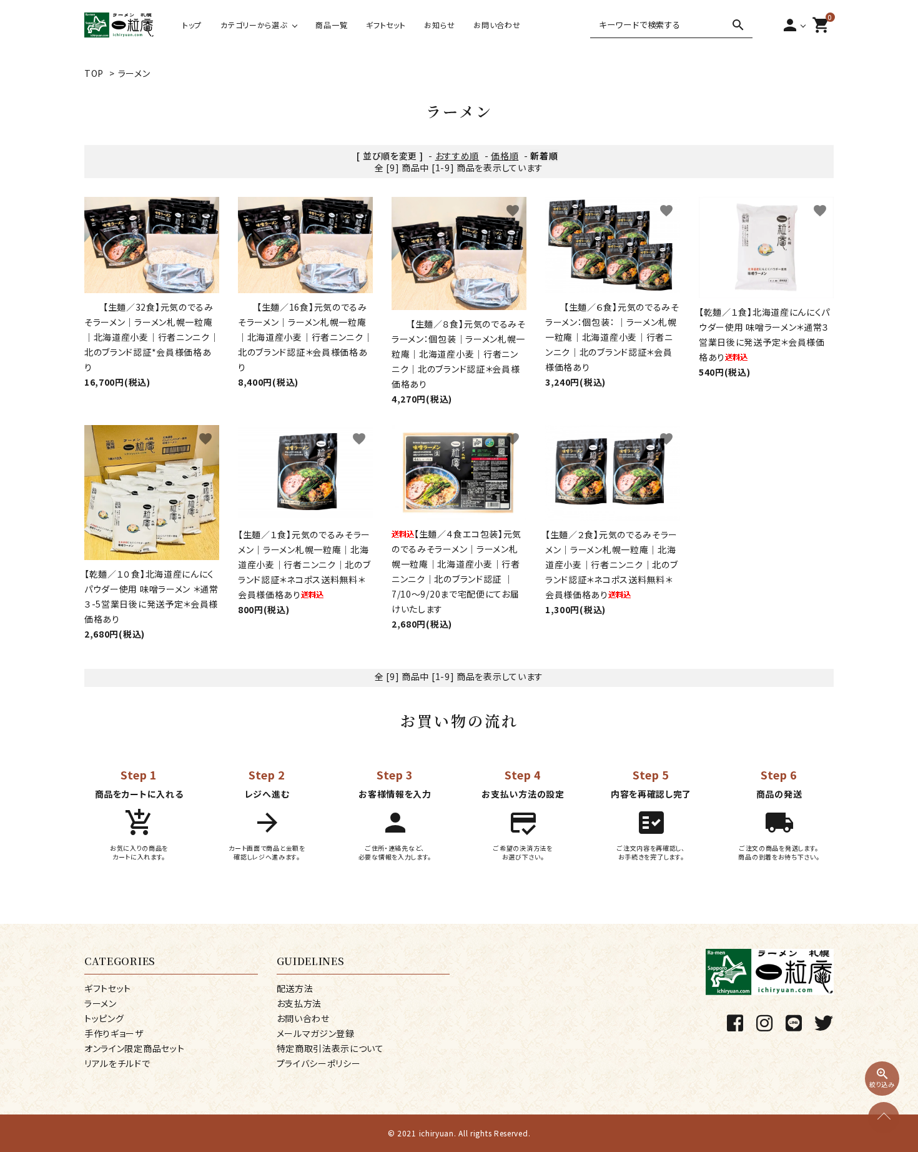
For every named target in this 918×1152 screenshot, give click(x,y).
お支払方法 (299, 1003)
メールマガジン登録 (316, 1033)
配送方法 (295, 988)
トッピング (104, 1018)
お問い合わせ (496, 24)
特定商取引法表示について (330, 1048)
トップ (192, 24)
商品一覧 (331, 24)
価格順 (504, 155)
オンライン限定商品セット (134, 1048)
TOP (94, 73)
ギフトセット (385, 24)
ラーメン (134, 73)
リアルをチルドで (117, 1063)
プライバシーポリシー (319, 1063)
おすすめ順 (457, 155)
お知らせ (439, 24)
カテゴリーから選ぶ (253, 24)
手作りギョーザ (114, 1033)
